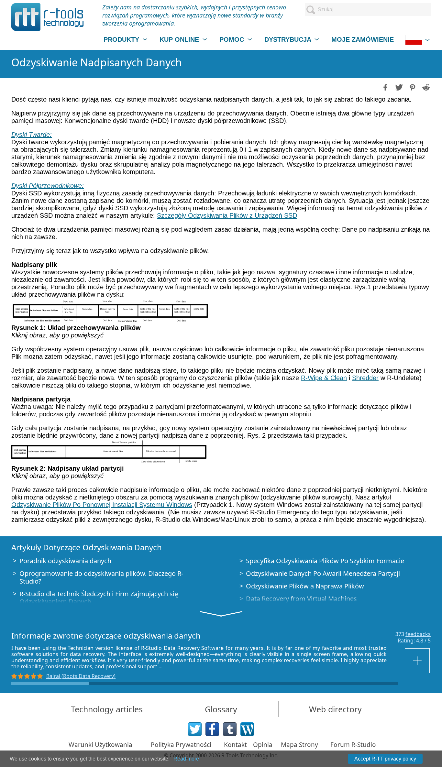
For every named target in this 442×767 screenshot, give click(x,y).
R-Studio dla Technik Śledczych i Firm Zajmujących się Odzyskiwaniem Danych (98, 597)
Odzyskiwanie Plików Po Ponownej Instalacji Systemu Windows (101, 504)
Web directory (335, 709)
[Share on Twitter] (398, 87)
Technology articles (107, 709)
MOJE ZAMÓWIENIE (362, 39)
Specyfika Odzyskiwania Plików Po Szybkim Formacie (325, 560)
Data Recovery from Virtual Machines (301, 598)
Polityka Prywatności (181, 744)
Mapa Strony (299, 744)
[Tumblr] (230, 729)
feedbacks (418, 634)
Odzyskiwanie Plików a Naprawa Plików (305, 586)
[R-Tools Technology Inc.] (47, 17)
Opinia (262, 744)
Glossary (221, 709)
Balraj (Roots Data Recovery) (81, 676)
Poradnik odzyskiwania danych (65, 560)
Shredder (365, 377)
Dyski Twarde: (31, 134)
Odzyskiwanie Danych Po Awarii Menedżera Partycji (323, 573)
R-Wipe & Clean (324, 377)
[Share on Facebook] (385, 87)
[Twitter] (195, 729)
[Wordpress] (247, 729)
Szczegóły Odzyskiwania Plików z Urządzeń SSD (227, 215)
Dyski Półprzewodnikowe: (47, 185)
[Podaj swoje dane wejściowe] (418, 660)
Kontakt (235, 744)
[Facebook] (212, 729)
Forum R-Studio (353, 744)
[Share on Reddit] (425, 87)
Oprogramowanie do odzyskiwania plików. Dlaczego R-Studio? (101, 577)
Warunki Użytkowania (100, 744)
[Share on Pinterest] (412, 87)
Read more (186, 759)
